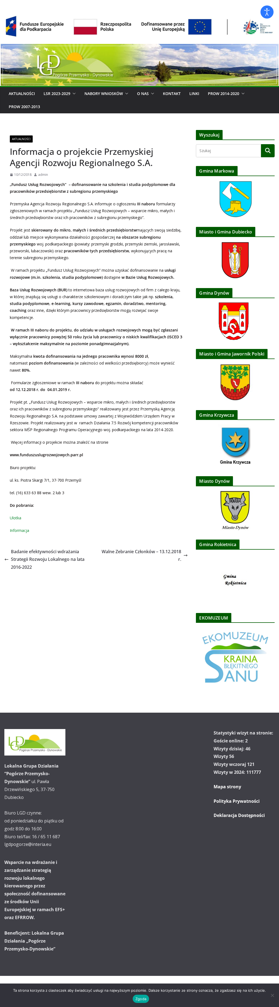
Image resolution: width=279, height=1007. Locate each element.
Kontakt (172, 93)
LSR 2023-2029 (57, 93)
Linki (194, 93)
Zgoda (140, 999)
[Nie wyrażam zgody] (272, 995)
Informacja (19, 530)
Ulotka (15, 517)
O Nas (143, 93)
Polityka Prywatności (237, 801)
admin (43, 174)
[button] (73, 93)
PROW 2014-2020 (223, 93)
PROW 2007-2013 (24, 106)
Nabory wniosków (103, 93)
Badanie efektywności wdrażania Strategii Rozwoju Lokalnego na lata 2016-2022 (47, 559)
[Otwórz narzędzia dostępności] (267, 12)
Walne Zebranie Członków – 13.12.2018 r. (141, 555)
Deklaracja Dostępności (239, 815)
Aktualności (22, 93)
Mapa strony (227, 787)
